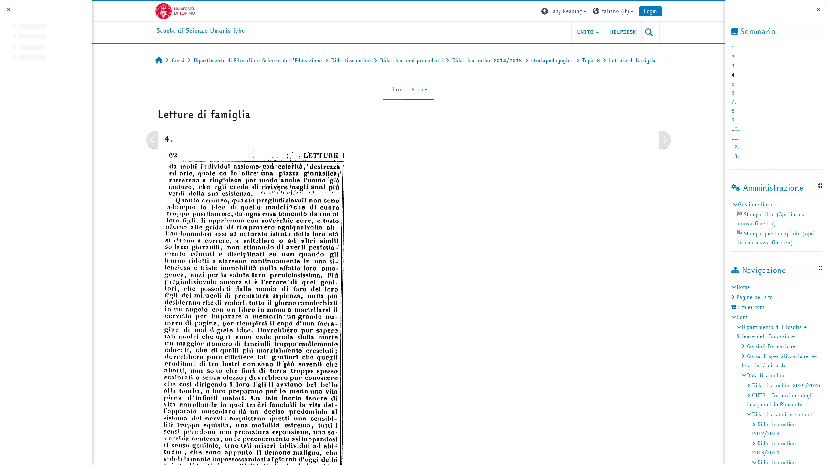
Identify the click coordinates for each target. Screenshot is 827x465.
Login (650, 11)
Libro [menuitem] (394, 89)
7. (734, 102)
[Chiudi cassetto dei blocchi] (818, 9)
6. (734, 93)
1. (734, 47)
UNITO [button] (585, 32)
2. (734, 56)
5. (734, 84)
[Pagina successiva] (665, 140)
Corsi (743, 317)
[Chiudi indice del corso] (9, 9)
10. (735, 129)
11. (735, 138)
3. (734, 65)
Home (743, 287)
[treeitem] (776, 223)
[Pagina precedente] (152, 140)
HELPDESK (623, 32)
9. (734, 120)
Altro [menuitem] (417, 89)
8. (734, 111)
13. (735, 156)
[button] (564, 11)
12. (735, 147)
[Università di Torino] (175, 10)
